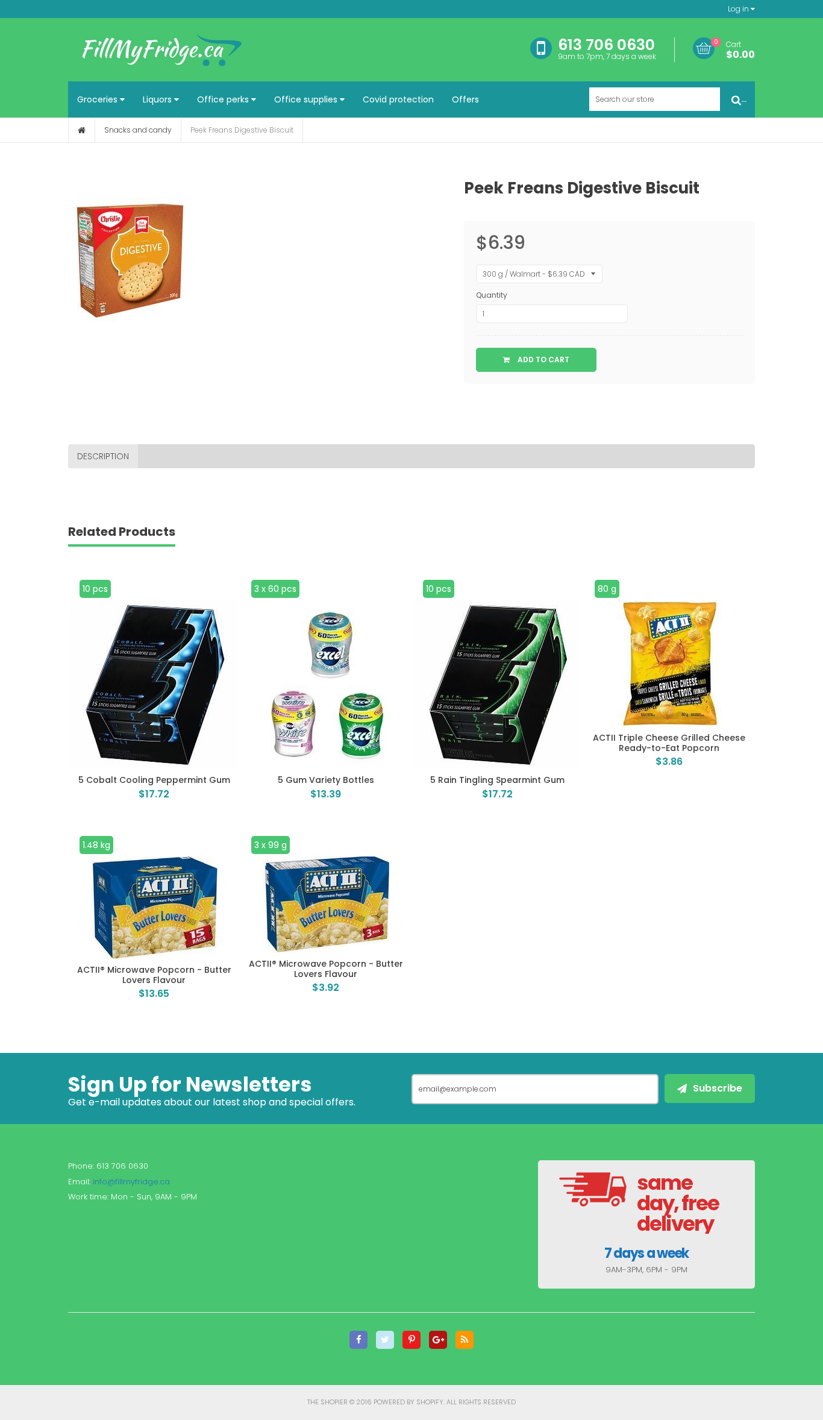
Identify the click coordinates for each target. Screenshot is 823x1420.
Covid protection (398, 99)
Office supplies (307, 99)
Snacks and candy (138, 130)
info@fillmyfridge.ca (131, 1181)
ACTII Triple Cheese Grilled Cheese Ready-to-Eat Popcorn (669, 743)
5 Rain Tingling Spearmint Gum (497, 780)
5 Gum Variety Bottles (326, 780)
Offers (465, 99)
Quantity (491, 295)
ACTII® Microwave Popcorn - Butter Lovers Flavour (154, 975)
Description (103, 456)
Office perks (224, 99)
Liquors (158, 99)
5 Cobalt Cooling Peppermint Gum (154, 780)
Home (81, 130)
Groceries (98, 99)
